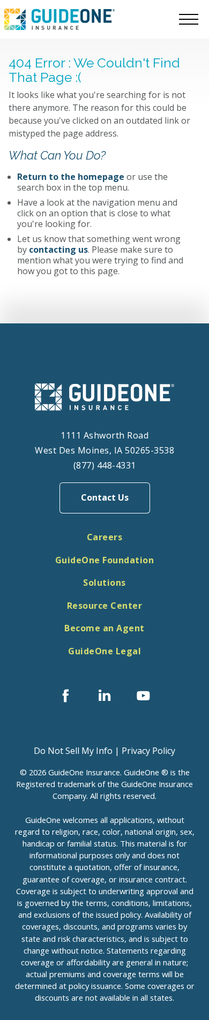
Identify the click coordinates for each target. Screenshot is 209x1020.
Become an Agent (104, 628)
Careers (105, 537)
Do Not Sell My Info (73, 751)
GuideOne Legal (104, 651)
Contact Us (105, 497)
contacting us (58, 249)
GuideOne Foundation (104, 560)
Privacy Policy (148, 751)
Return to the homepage (70, 177)
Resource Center (105, 605)
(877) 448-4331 (104, 465)
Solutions (104, 582)
